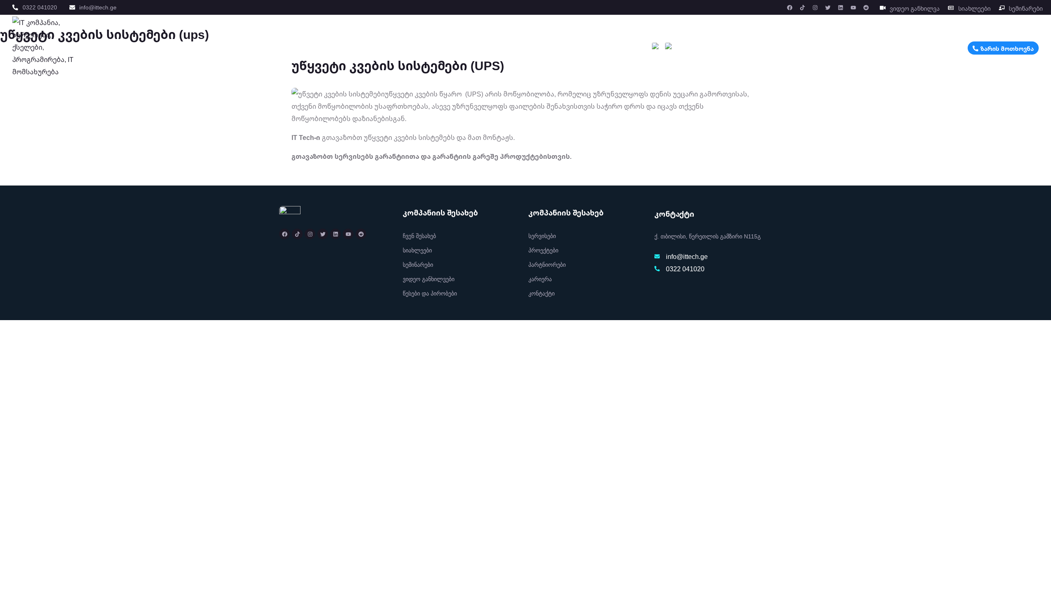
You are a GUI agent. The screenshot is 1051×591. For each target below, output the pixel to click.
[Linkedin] (840, 7)
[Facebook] (790, 7)
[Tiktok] (802, 7)
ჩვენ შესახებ (557, 50)
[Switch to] (656, 50)
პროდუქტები (503, 50)
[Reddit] (866, 7)
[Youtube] (853, 7)
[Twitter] (828, 7)
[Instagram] (815, 7)
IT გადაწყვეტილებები (350, 50)
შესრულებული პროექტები (434, 50)
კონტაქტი (631, 50)
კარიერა (596, 50)
